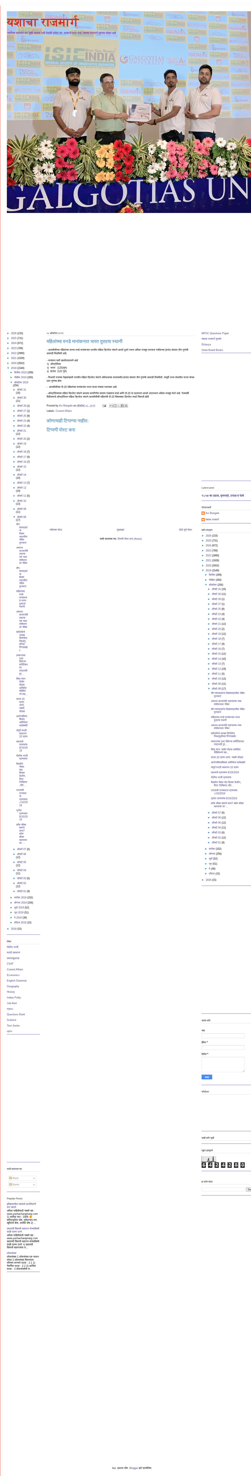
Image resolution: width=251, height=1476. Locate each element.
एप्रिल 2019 (20, 922)
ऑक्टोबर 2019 (21, 382)
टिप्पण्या (15, 1184)
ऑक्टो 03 (22, 878)
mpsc (10, 1008)
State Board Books (212, 350)
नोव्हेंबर (212, 579)
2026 (14, 333)
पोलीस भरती (12, 947)
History (11, 991)
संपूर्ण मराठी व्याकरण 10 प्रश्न (21, 733)
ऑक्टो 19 (21, 443)
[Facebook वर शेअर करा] (122, 406)
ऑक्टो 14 (21, 474)
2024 (14, 343)
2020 (14, 363)
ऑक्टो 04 (21, 870)
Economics (13, 975)
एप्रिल (212, 873)
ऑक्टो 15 (21, 466)
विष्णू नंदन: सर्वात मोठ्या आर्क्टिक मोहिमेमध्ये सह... (22, 686)
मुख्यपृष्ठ (120, 529)
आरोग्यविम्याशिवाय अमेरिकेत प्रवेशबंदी (21, 721)
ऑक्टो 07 (22, 849)
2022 (14, 353)
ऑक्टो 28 (22, 405)
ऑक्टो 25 (22, 415)
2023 (14, 348)
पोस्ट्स (15, 1178)
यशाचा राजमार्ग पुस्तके (211, 338)
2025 (14, 338)
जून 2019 (19, 912)
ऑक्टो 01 (22, 891)
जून (211, 863)
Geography (13, 986)
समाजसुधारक (13, 958)
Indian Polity (14, 997)
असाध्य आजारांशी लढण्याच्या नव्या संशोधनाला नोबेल (22, 555)
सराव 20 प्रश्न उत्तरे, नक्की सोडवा (20, 705)
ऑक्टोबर (213, 584)
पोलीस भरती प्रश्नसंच (22, 757)
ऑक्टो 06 (21, 854)
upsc (9, 1031)
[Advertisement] (132, 243)
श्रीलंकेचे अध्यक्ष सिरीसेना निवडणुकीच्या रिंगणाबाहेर (21, 641)
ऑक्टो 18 (22, 451)
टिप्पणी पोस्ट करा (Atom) (130, 538)
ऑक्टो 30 (21, 397)
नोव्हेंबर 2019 (20, 377)
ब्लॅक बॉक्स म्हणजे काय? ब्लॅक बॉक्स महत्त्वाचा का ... (21, 834)
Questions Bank (16, 1014)
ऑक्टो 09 (21, 508)
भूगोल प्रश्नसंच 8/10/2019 (22, 815)
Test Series (13, 1025)
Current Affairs (64, 410)
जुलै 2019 (19, 907)
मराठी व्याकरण (13, 952)
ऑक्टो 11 (22, 495)
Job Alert (12, 1003)
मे (210, 868)
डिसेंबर (212, 574)
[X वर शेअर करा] (119, 406)
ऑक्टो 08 (21, 517)
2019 (14, 368)
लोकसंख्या (11, 1253)
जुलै (211, 858)
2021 (14, 358)
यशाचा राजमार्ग (43, 22)
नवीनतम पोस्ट (56, 529)
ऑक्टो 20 (22, 438)
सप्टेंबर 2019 (20, 897)
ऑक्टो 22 (22, 425)
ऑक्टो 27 (22, 410)
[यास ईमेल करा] (111, 406)
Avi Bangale (212, 513)
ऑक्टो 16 (22, 461)
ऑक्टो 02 (21, 883)
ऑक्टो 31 (21, 389)
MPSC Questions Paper (215, 333)
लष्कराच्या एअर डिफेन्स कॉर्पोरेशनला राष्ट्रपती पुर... (22, 664)
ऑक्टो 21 (21, 430)
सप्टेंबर (212, 848)
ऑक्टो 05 (21, 862)
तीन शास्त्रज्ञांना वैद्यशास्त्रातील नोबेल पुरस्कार (21, 533)
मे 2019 (18, 917)
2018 (14, 928)
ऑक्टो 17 (22, 456)
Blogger (133, 1468)
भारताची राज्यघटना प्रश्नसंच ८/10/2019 (22, 798)
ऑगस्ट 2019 (20, 902)
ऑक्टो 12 (21, 487)
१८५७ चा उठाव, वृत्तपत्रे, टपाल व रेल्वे (223, 495)
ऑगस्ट (212, 853)
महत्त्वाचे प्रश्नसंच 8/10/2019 (22, 746)
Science (11, 1019)
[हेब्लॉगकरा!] (115, 406)
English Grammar (17, 980)
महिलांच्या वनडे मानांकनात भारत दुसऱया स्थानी (21, 599)
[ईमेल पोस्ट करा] (104, 405)
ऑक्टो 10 (21, 500)
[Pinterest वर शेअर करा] (126, 406)
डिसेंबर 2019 (20, 372)
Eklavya (206, 344)
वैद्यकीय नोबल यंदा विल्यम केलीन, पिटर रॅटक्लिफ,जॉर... (21, 774)
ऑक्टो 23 (22, 420)
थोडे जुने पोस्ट (185, 529)
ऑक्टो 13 (22, 482)
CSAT (10, 963)
